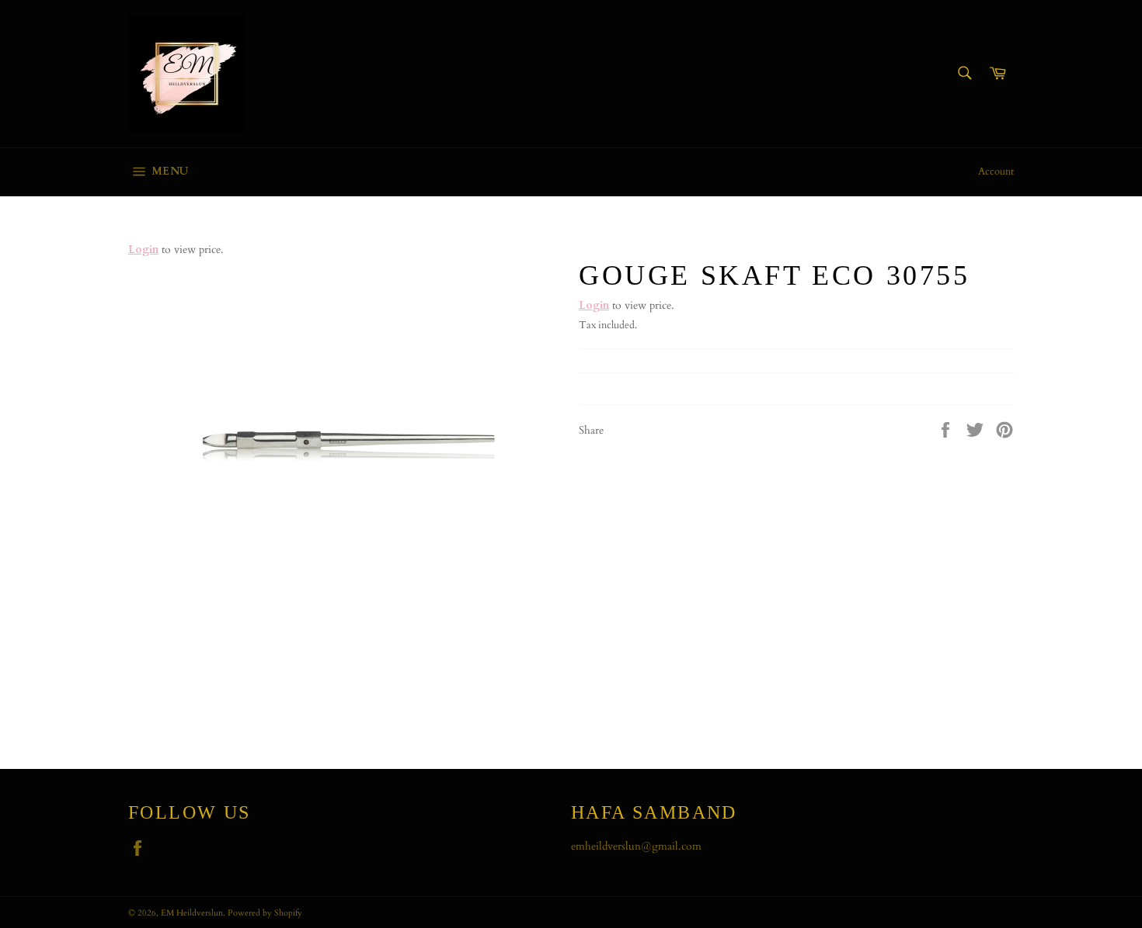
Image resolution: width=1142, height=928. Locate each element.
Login (143, 249)
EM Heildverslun (192, 913)
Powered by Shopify (265, 913)
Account (996, 171)
